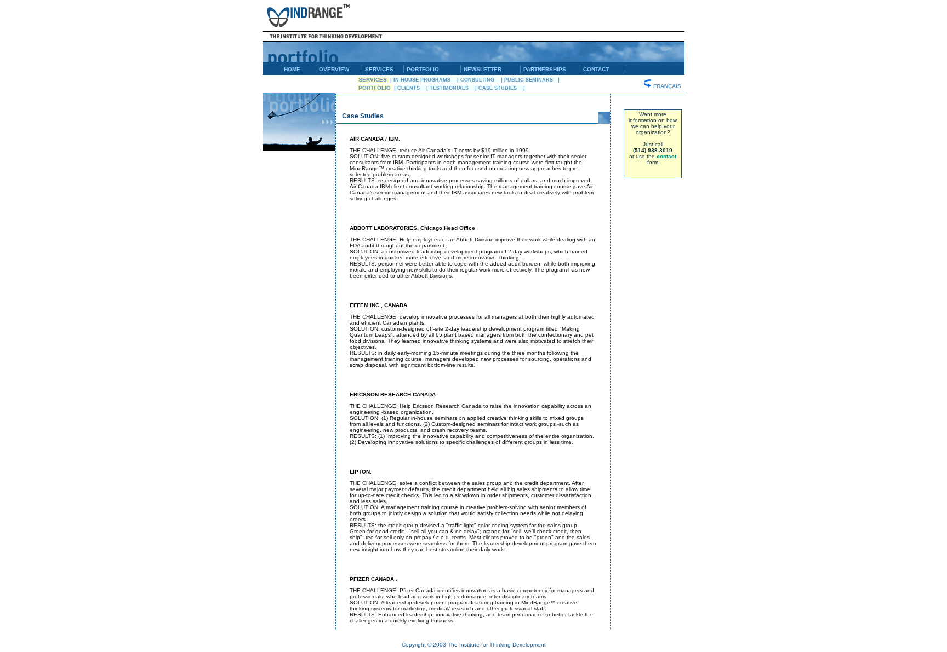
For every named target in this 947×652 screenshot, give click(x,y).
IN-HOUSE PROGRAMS (424, 80)
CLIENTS (411, 88)
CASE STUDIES (500, 88)
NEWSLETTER (482, 69)
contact (666, 156)
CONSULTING (479, 80)
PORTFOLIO (423, 69)
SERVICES (379, 69)
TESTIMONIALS (452, 88)
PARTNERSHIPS (544, 69)
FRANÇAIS (668, 86)
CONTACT (596, 69)
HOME (292, 69)
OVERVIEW (334, 69)
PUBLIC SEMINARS (531, 80)
